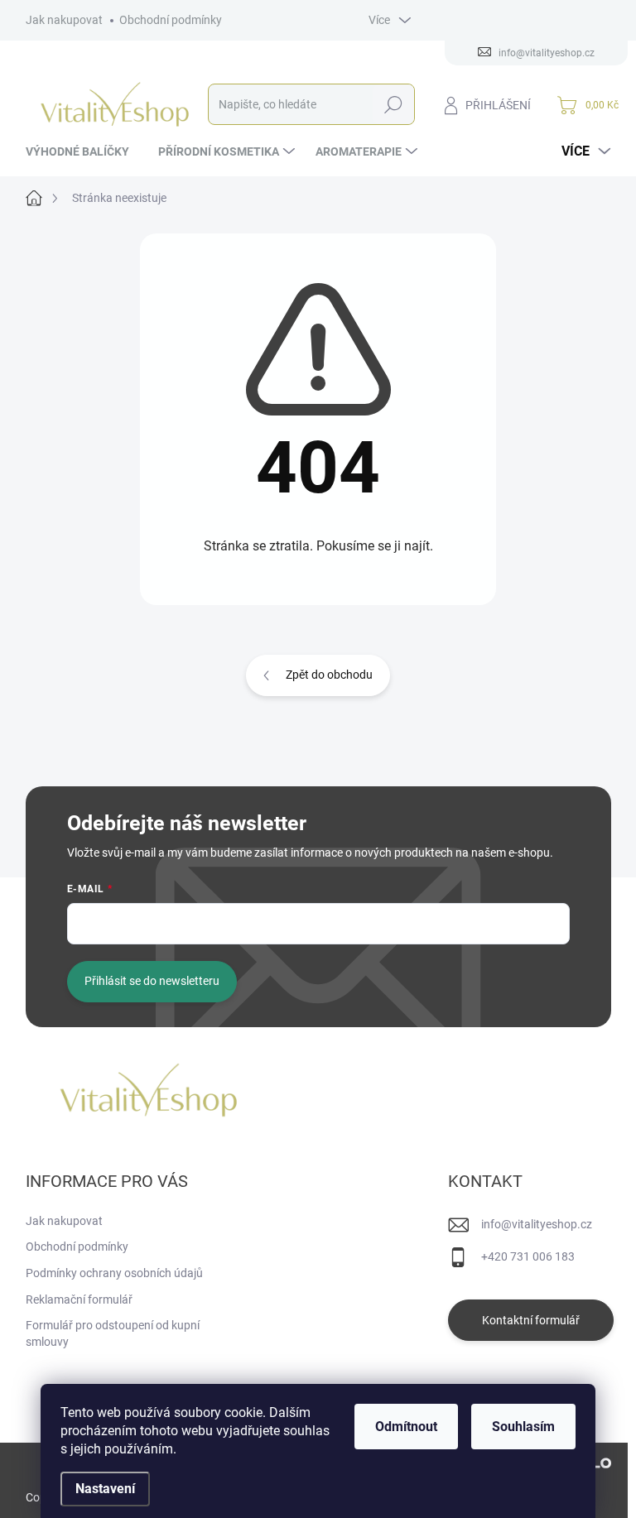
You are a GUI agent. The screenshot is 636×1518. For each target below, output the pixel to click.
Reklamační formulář (79, 1299)
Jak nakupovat (64, 19)
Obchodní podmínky (170, 19)
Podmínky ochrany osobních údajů (114, 1273)
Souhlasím (523, 1426)
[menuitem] (84, 151)
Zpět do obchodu (329, 674)
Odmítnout (406, 1426)
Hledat (393, 104)
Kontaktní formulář (531, 1320)
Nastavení (105, 1488)
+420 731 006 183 (528, 1256)
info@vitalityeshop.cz (536, 1224)
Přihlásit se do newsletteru (151, 980)
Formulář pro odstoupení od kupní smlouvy (113, 1333)
